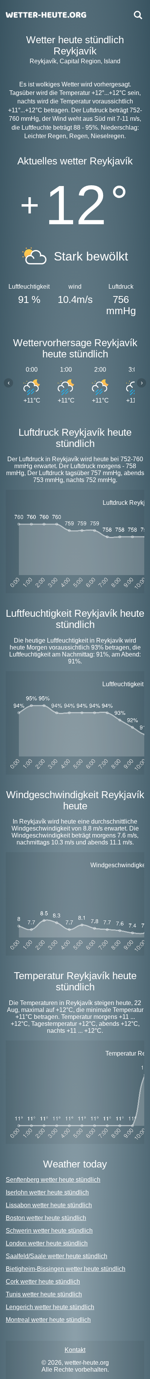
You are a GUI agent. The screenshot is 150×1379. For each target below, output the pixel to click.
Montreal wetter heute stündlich (48, 1319)
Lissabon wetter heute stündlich (49, 1205)
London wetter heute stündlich (47, 1243)
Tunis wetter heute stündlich (44, 1294)
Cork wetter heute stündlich (43, 1281)
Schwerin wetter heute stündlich (49, 1230)
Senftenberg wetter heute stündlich (53, 1179)
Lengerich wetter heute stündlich (50, 1307)
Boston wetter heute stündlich (46, 1218)
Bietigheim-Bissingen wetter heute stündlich (65, 1269)
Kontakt (75, 1350)
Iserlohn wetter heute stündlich (47, 1192)
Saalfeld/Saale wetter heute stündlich (56, 1256)
